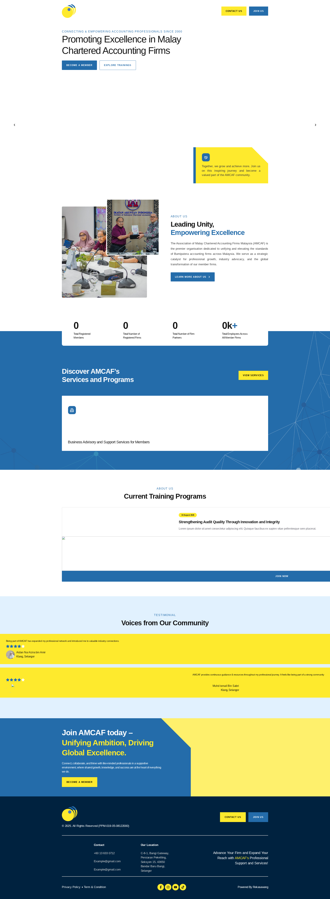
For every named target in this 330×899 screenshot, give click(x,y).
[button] (14, 125)
